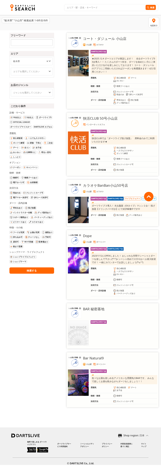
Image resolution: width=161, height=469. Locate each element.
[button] (47, 61)
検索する (32, 270)
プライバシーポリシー (107, 444)
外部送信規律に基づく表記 (126, 444)
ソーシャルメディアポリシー (87, 444)
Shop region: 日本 (133, 435)
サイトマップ (143, 444)
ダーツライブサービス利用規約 (64, 444)
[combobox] (104, 7)
